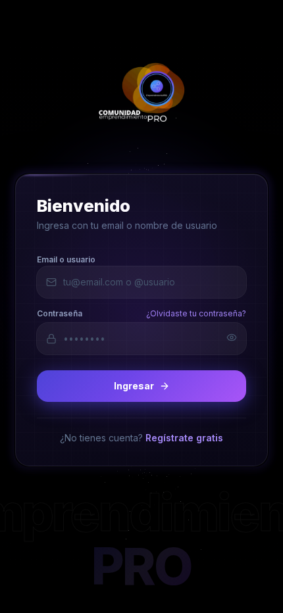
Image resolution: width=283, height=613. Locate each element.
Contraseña (59, 313)
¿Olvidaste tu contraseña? (196, 313)
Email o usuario (66, 259)
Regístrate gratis (184, 437)
